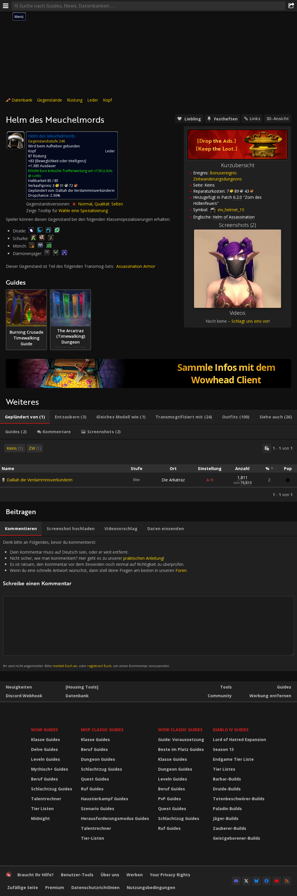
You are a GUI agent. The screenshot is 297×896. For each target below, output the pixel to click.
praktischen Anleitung (143, 558)
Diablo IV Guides (231, 729)
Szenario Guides (97, 808)
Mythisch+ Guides (49, 769)
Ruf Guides (92, 789)
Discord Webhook (24, 695)
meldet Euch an (65, 666)
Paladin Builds (227, 808)
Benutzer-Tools (77, 874)
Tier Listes (224, 769)
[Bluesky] (256, 881)
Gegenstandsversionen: (48, 204)
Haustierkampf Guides (104, 798)
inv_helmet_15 (230, 209)
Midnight (40, 818)
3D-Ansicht (277, 118)
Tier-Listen (92, 838)
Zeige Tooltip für (42, 210)
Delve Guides (44, 749)
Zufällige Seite (22, 887)
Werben (134, 874)
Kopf (107, 100)
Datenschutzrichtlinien (95, 887)
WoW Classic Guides (180, 729)
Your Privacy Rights (170, 874)
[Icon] (16, 140)
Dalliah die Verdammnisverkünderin (40, 480)
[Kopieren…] (266, 448)
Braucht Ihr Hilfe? (35, 874)
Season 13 (223, 749)
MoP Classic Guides (102, 729)
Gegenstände (49, 100)
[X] (246, 881)
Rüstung (74, 100)
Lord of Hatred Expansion (239, 739)
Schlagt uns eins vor (250, 321)
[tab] (25, 417)
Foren (180, 570)
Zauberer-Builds (229, 828)
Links (255, 118)
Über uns (110, 874)
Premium (54, 887)
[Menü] (6, 6)
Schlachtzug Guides (51, 789)
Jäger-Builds (225, 818)
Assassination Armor (135, 266)
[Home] (9, 876)
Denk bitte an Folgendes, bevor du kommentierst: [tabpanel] (95, 603)
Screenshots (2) (237, 224)
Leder (92, 100)
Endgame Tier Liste (233, 759)
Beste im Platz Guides (181, 749)
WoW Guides (44, 729)
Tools (226, 687)
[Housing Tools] (82, 687)
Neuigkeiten (19, 687)
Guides (284, 687)
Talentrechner (46, 798)
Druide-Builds (227, 789)
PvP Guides (169, 798)
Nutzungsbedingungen (151, 887)
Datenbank (22, 100)
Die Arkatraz (173, 480)
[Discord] (236, 881)
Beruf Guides (44, 779)
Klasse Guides (45, 739)
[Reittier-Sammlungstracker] (148, 373)
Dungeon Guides (98, 759)
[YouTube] (276, 881)
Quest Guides (95, 779)
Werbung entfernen (270, 695)
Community (220, 695)
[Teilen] (291, 6)
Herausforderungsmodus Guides (115, 818)
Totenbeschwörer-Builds (239, 798)
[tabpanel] (148, 471)
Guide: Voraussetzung (181, 739)
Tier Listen (42, 808)
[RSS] (286, 881)
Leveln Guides (45, 759)
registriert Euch (99, 666)
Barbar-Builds (227, 779)
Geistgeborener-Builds (236, 838)
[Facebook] (266, 881)
